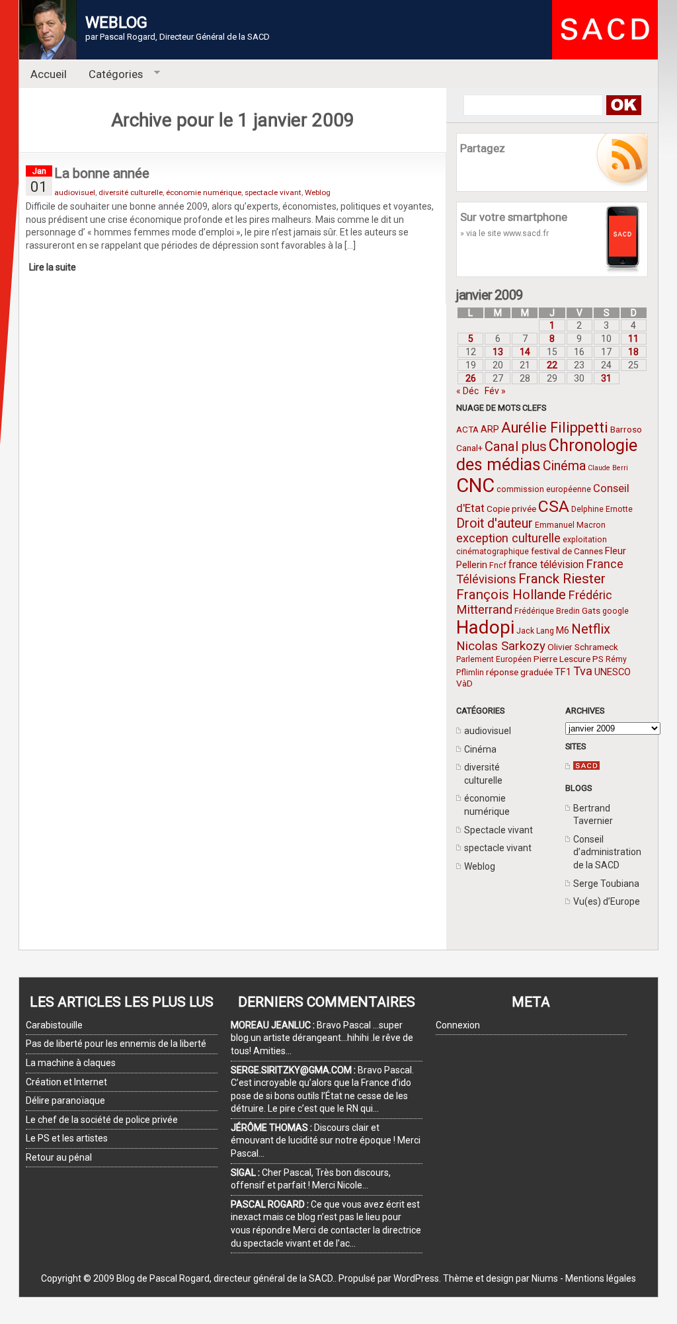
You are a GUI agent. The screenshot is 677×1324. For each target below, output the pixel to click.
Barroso (626, 429)
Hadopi (485, 627)
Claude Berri (608, 468)
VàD (464, 683)
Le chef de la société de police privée (102, 1119)
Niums (545, 1278)
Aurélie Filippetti (554, 427)
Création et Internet (66, 1082)
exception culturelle (508, 538)
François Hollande (511, 594)
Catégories (110, 74)
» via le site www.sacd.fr (504, 233)
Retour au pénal (59, 1157)
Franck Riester (562, 579)
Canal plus (516, 446)
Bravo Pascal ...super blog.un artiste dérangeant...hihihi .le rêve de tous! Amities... (322, 1038)
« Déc (467, 391)
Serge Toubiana (606, 883)
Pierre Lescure (562, 658)
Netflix (590, 629)
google (615, 611)
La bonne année (101, 173)
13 (498, 352)
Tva (582, 671)
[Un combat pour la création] (586, 766)
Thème (458, 1278)
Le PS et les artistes (67, 1138)
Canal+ (469, 447)
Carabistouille (54, 1025)
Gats (591, 610)
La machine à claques (71, 1062)
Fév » (495, 391)
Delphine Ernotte (602, 509)
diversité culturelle (131, 192)
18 (633, 352)
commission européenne (544, 489)
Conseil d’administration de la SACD (607, 852)
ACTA (467, 429)
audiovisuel (487, 730)
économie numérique (203, 192)
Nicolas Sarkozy (500, 645)
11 (633, 338)
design (500, 1278)
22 (552, 365)
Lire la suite (52, 267)
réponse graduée (519, 672)
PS (598, 658)
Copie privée (511, 508)
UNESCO (612, 672)
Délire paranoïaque (65, 1100)
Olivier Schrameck (582, 646)
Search (623, 105)
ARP (490, 429)
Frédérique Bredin (547, 611)
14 (525, 352)
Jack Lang (535, 631)
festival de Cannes (567, 551)
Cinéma (564, 466)
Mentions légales (600, 1278)
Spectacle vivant (498, 830)
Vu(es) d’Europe (606, 901)
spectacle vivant (498, 848)
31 (606, 378)
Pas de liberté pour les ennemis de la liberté (116, 1043)
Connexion (458, 1025)
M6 (562, 630)
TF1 (563, 672)
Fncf (497, 565)
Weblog (479, 866)
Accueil (48, 74)
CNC (475, 485)
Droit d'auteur (494, 523)
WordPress (416, 1278)
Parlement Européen (494, 659)
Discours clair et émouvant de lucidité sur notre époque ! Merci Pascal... (325, 1140)
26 (470, 378)
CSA (553, 506)
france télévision (546, 564)
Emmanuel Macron (570, 525)
